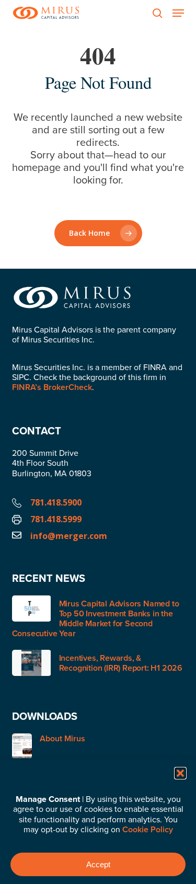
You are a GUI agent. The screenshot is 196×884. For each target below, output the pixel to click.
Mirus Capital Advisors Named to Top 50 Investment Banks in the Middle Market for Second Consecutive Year (95, 619)
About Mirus (62, 738)
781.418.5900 (56, 502)
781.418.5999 (56, 519)
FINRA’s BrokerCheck (52, 387)
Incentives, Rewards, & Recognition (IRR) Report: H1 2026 (120, 663)
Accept (98, 864)
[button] (180, 773)
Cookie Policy (147, 829)
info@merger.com (68, 536)
